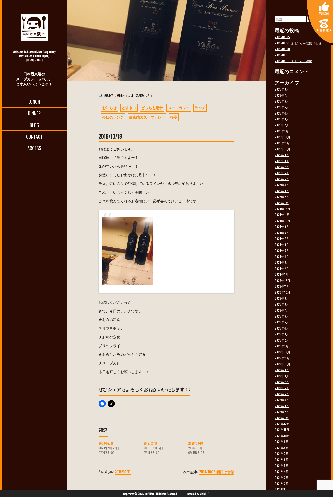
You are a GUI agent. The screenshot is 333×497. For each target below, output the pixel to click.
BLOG (34, 124)
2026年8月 (282, 89)
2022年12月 (282, 351)
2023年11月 (282, 286)
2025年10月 (282, 148)
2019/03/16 (150, 443)
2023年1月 (282, 346)
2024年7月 (282, 238)
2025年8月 (282, 160)
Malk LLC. (205, 494)
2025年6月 (282, 172)
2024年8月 (282, 232)
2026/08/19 (282, 55)
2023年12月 (282, 280)
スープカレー (179, 107)
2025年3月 (282, 190)
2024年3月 (282, 262)
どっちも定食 (152, 107)
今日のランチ (113, 117)
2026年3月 (282, 119)
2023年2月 (282, 340)
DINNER (34, 113)
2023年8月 (282, 304)
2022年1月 (282, 417)
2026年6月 (282, 101)
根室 (173, 117)
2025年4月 (282, 184)
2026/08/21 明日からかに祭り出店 (298, 43)
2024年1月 (282, 274)
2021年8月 (282, 447)
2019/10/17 (123, 471)
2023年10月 (282, 292)
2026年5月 (282, 107)
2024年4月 (282, 256)
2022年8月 (282, 375)
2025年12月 (282, 136)
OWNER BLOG (123, 95)
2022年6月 (282, 387)
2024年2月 (282, 268)
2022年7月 (282, 381)
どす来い (129, 107)
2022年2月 (282, 411)
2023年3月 (282, 334)
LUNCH (34, 101)
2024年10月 (282, 220)
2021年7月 (282, 453)
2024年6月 (282, 244)
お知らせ (109, 107)
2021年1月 (281, 489)
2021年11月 (282, 429)
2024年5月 (282, 250)
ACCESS (34, 147)
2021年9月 (282, 441)
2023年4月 (282, 328)
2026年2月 (282, 124)
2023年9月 (282, 298)
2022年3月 (282, 405)
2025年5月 (282, 178)
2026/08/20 (282, 48)
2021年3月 (282, 477)
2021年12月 (282, 423)
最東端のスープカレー (147, 117)
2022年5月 (282, 393)
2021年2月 (282, 483)
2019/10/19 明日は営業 (216, 471)
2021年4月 (282, 471)
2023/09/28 (106, 443)
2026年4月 (282, 113)
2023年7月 (282, 310)
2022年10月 (282, 363)
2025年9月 (282, 154)
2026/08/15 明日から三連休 (293, 60)
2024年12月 (282, 208)
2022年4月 (282, 399)
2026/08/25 (282, 36)
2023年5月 (282, 322)
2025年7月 (282, 166)
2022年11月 (282, 358)
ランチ (200, 107)
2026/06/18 (195, 443)
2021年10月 (282, 435)
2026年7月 (282, 95)
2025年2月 (282, 196)
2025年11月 (282, 143)
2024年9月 (282, 226)
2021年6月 (282, 459)
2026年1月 (282, 131)
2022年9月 (282, 369)
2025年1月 (282, 202)
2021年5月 (282, 465)
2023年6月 (282, 316)
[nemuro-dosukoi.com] (34, 27)
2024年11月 (282, 214)
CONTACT (34, 136)
